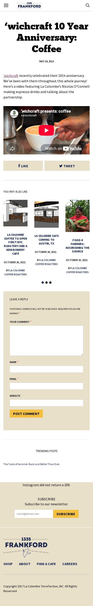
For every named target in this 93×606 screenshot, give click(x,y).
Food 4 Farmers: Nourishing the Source (77, 245)
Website (15, 395)
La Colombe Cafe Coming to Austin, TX (47, 239)
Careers (69, 563)
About (24, 563)
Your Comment (20, 321)
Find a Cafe (46, 563)
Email (13, 379)
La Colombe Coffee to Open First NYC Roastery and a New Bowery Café (15, 244)
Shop (8, 563)
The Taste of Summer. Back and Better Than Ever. (31, 464)
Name (13, 362)
